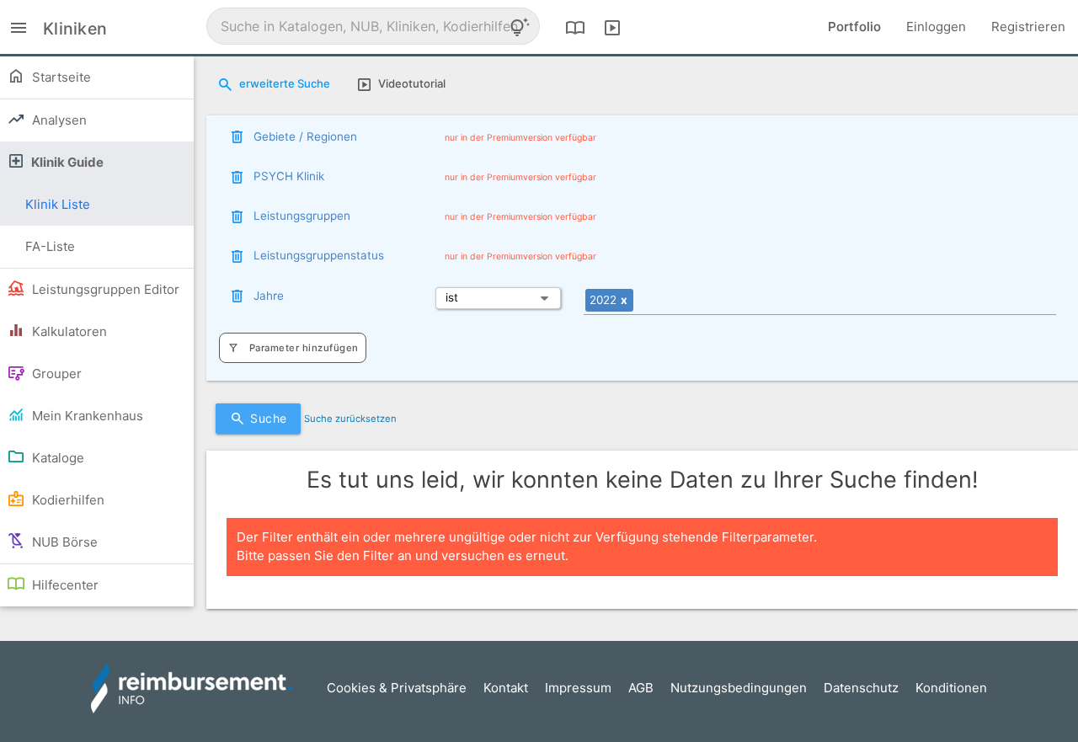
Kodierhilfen (66, 500)
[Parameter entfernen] (237, 136)
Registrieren (1028, 27)
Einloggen (936, 27)
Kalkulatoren (68, 331)
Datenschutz (861, 688)
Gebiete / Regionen (305, 136)
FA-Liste (50, 246)
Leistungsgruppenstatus (318, 255)
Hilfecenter (64, 585)
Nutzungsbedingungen (738, 688)
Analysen (58, 120)
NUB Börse (63, 542)
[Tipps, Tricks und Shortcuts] (520, 27)
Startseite (60, 77)
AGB (641, 688)
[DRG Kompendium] (575, 27)
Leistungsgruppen (301, 215)
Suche (268, 418)
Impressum (578, 688)
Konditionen (951, 688)
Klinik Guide (66, 162)
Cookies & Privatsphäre (397, 688)
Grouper (55, 374)
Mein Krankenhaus (86, 416)
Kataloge (56, 458)
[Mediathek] (612, 27)
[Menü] (18, 27)
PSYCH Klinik (288, 176)
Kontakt (505, 688)
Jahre (268, 295)
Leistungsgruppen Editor (104, 289)
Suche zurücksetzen (350, 418)
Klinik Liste (57, 204)
